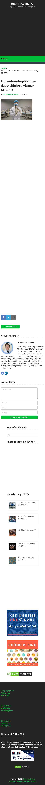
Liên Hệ (12, 781)
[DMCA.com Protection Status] (20, 677)
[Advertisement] (22, 32)
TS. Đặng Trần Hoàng (10, 94)
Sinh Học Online (22, 4)
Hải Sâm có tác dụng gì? (27, 530)
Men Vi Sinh (31, 781)
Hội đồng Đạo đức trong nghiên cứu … (27, 504)
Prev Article (11, 326)
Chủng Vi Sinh (21, 781)
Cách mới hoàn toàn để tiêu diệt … (26, 545)
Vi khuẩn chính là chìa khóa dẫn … (26, 559)
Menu (5, 59)
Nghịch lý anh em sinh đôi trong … (26, 517)
